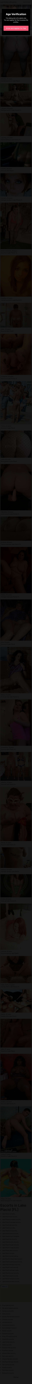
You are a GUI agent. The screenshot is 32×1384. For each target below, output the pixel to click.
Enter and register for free (16, 28)
